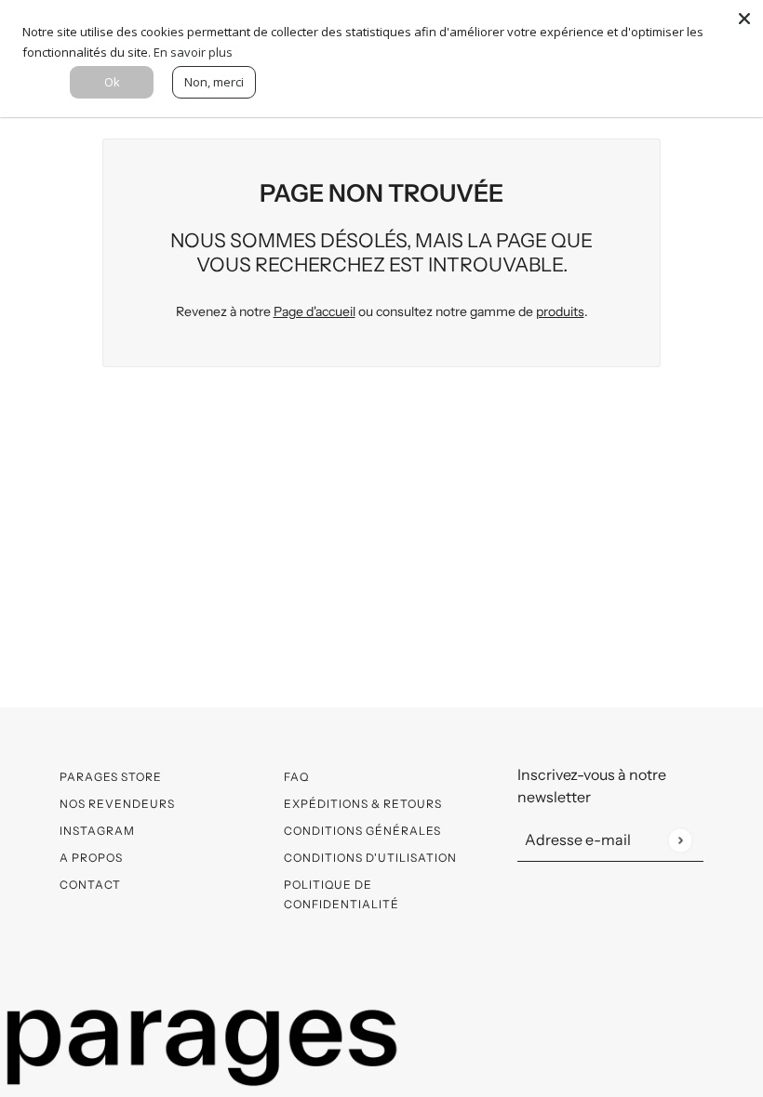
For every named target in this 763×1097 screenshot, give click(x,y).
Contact (90, 885)
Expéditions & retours (363, 804)
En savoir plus (193, 52)
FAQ (296, 777)
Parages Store (111, 777)
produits (560, 311)
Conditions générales (362, 831)
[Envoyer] (679, 839)
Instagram (97, 831)
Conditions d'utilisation (370, 858)
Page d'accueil (314, 311)
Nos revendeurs (117, 804)
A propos (91, 858)
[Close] (744, 18)
